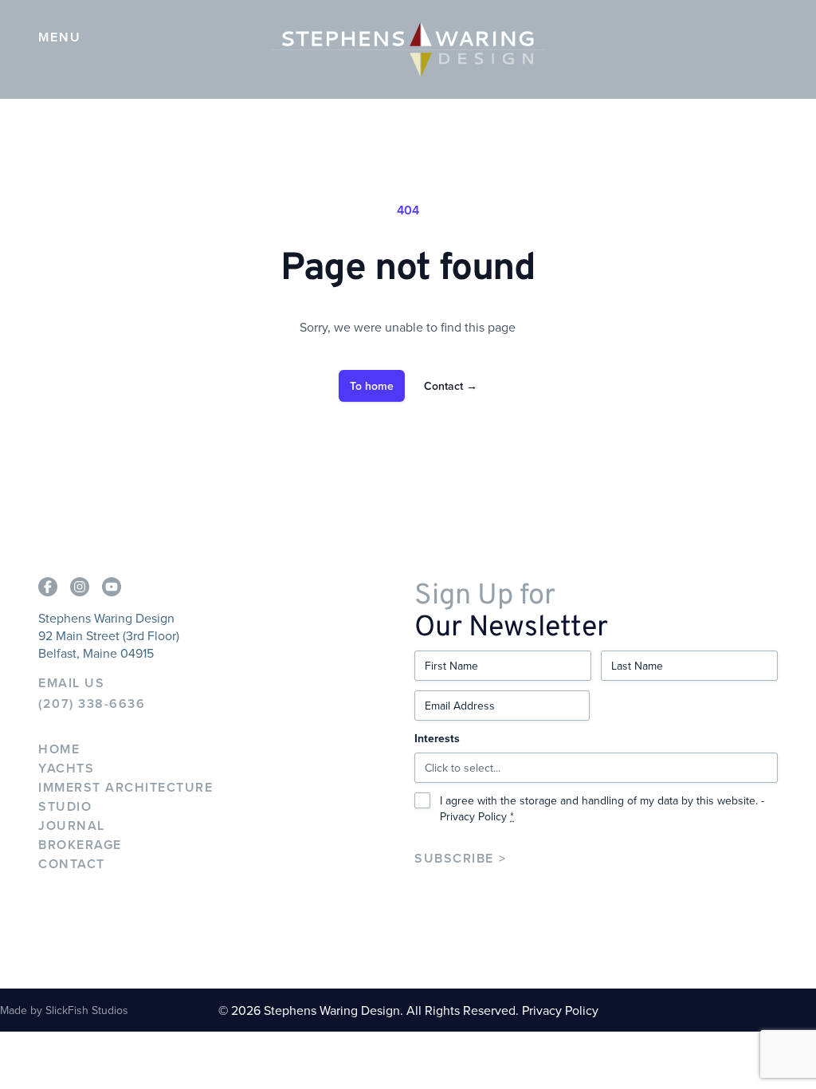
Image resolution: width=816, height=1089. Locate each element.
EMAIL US (71, 683)
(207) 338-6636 (91, 704)
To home (372, 386)
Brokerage (80, 844)
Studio (65, 806)
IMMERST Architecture (125, 787)
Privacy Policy (473, 816)
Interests (437, 738)
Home (59, 749)
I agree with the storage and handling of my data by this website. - (602, 808)
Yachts (66, 768)
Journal (71, 825)
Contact (450, 386)
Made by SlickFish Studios (64, 1010)
